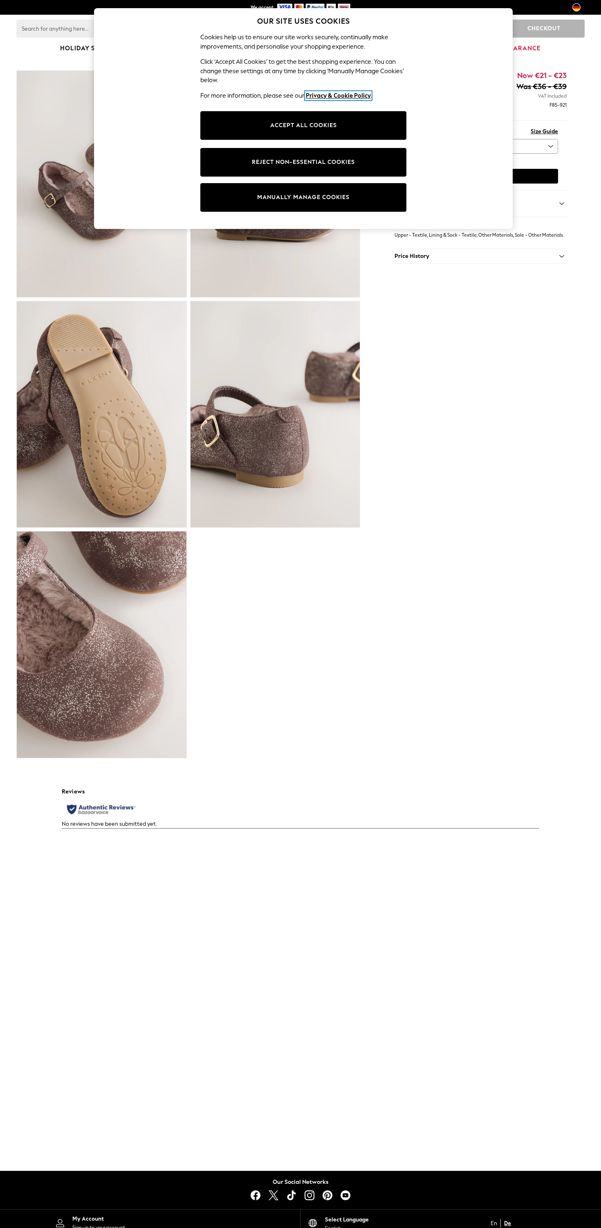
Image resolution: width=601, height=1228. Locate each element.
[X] (274, 1195)
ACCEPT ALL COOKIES (303, 125)
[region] (303, 118)
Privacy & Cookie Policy (338, 95)
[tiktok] (291, 1195)
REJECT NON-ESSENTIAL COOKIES (303, 162)
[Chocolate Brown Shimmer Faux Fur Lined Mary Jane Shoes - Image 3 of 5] (101, 414)
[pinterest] (327, 1195)
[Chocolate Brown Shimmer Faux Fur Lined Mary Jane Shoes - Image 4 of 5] (275, 414)
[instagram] (309, 1195)
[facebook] (256, 1195)
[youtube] (345, 1195)
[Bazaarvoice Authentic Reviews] (101, 809)
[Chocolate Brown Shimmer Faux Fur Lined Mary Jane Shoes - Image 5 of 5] (101, 644)
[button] (481, 256)
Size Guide (544, 131)
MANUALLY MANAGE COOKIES (303, 197)
